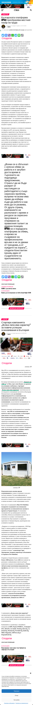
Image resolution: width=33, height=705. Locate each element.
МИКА (9, 27)
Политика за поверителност (21, 703)
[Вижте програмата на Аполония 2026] (16, 3)
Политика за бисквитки (9, 703)
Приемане (16, 691)
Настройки (16, 700)
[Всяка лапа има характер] (16, 8)
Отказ (16, 695)
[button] (30, 673)
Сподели (7, 38)
